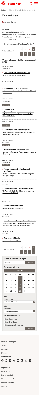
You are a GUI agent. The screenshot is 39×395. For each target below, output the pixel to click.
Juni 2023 (19, 270)
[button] (36, 3)
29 (20, 291)
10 (29, 281)
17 (29, 284)
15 (20, 284)
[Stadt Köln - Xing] (14, 360)
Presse (4, 353)
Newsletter (6, 356)
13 (11, 284)
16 (24, 284)
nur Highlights (11, 322)
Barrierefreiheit (7, 375)
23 (24, 288)
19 (6, 288)
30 (24, 291)
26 (6, 291)
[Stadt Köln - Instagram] (6, 360)
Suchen (30, 262)
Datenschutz (6, 371)
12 (6, 284)
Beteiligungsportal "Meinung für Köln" (19, 44)
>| (33, 54)
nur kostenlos (11, 319)
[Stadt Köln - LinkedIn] (18, 360)
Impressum (5, 367)
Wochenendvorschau (14, 325)
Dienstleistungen (8, 341)
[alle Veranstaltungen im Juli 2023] (33, 270)
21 (15, 288)
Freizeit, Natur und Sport (25, 10)
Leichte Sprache (7, 382)
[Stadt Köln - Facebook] (2, 360)
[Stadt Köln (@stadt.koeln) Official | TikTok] (30, 360)
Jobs (3, 345)
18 (33, 284)
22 (20, 288)
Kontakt (4, 349)
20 (11, 288)
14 (15, 284)
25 (33, 288)
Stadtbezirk (8, 298)
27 (11, 291)
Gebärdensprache (8, 379)
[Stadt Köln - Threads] (10, 360)
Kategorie (7, 307)
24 (29, 288)
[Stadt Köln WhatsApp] (26, 360)
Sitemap (4, 386)
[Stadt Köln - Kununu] (22, 360)
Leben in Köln (6, 10)
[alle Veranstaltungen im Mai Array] (5, 270)
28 (15, 291)
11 (33, 281)
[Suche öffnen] (31, 3)
